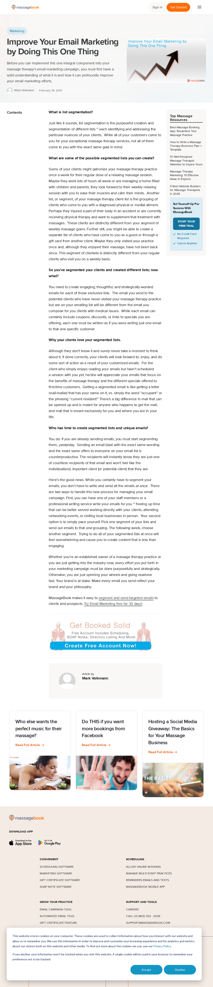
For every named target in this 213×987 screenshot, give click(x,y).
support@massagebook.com (148, 922)
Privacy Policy (162, 946)
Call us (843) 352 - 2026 (143, 916)
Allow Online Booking (143, 866)
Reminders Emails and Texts (147, 880)
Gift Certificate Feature (58, 922)
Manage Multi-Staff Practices (149, 873)
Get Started (178, 7)
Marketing (17, 31)
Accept (146, 969)
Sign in (157, 7)
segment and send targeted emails (126, 598)
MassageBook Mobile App (145, 886)
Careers (132, 909)
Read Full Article (27, 745)
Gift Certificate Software (60, 880)
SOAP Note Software (56, 886)
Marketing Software (56, 873)
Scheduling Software (57, 866)
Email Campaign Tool (56, 909)
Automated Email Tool (57, 916)
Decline (180, 969)
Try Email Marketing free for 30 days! (113, 604)
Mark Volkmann (24, 90)
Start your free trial (186, 223)
